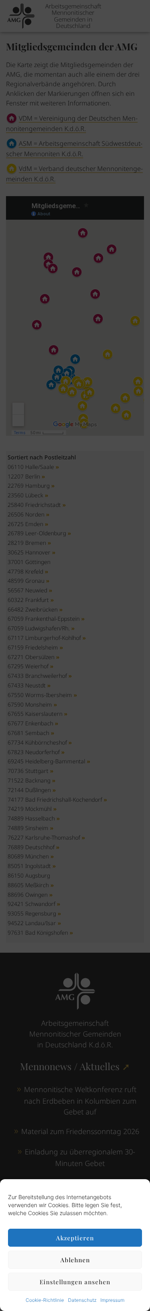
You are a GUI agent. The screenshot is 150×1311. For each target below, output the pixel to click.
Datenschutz (82, 1300)
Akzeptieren (75, 1238)
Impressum (112, 1300)
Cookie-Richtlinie (45, 1300)
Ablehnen (75, 1260)
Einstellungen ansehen (75, 1282)
